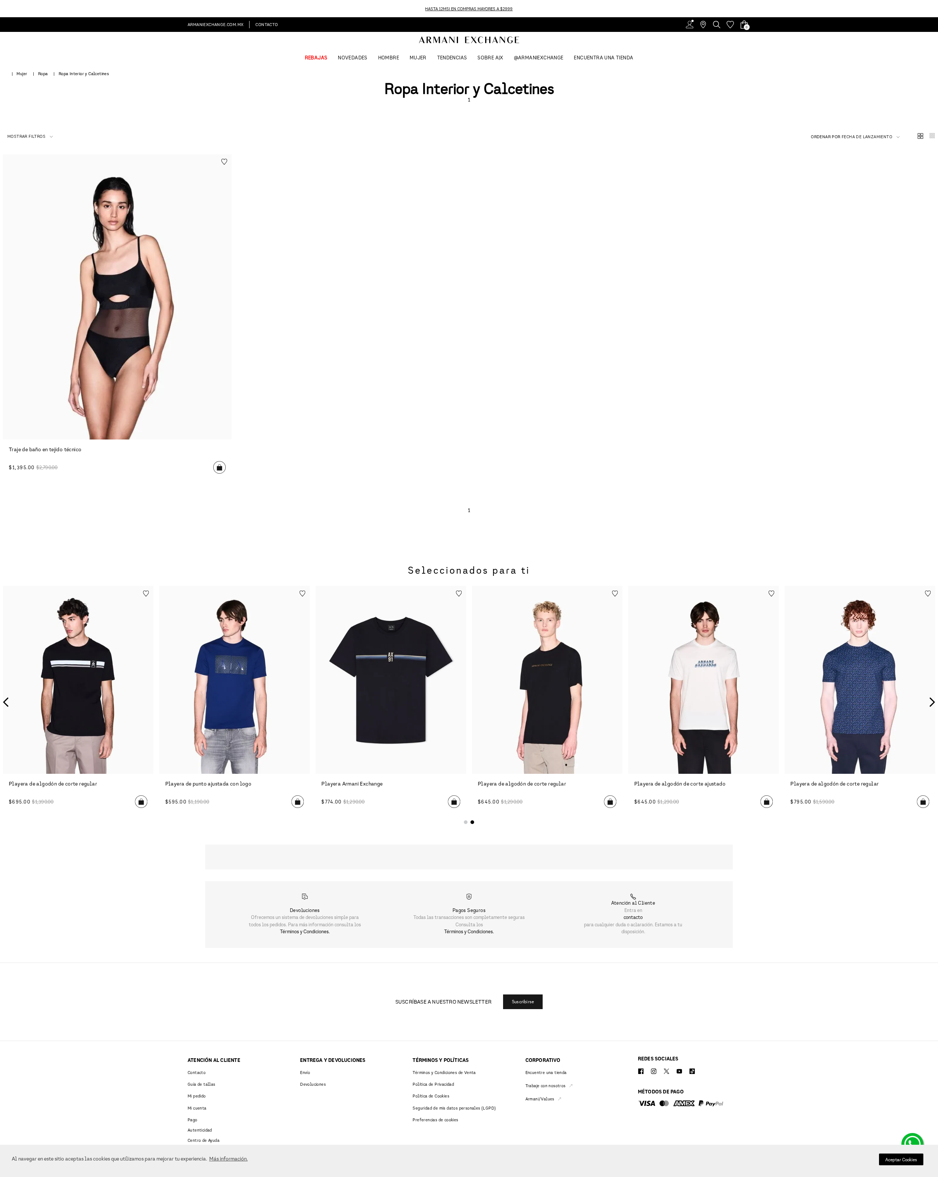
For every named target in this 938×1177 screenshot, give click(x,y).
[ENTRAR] (689, 24)
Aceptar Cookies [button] (901, 1159)
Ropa (43, 73)
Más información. (228, 1158)
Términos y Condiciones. (305, 931)
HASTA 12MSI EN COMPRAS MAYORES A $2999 (469, 8)
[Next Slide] (934, 8)
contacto (633, 917)
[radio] (920, 136)
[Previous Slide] (4, 8)
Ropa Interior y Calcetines (84, 73)
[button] (30, 136)
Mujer (21, 73)
